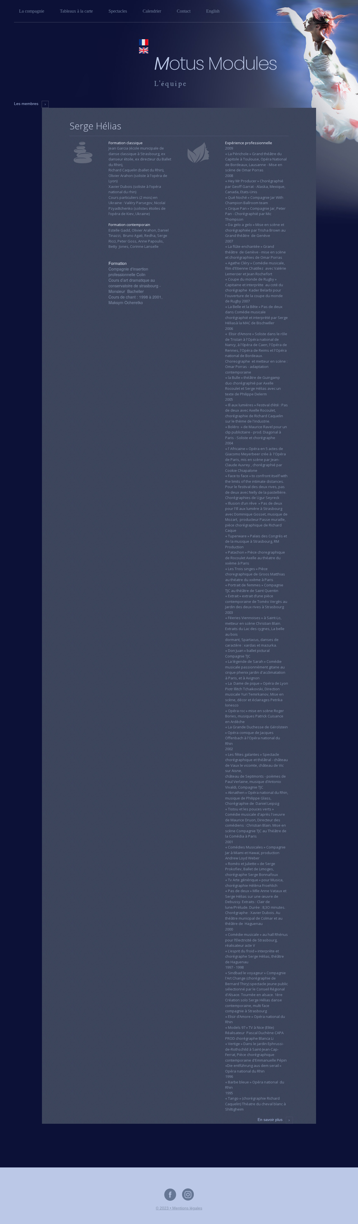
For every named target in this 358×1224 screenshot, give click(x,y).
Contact (183, 11)
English (213, 11)
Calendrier (152, 11)
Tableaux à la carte (76, 11)
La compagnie (31, 11)
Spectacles (118, 11)
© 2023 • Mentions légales (179, 1208)
